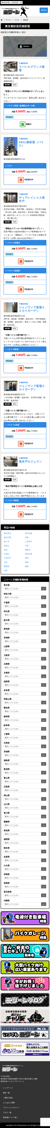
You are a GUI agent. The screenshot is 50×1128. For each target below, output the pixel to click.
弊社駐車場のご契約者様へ (10, 2)
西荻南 (6, 566)
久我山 (6, 554)
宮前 (27, 537)
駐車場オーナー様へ (10, 1117)
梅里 (27, 566)
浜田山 (6, 546)
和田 (27, 558)
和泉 (27, 562)
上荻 (5, 562)
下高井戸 (7, 558)
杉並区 (16, 20)
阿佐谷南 (28, 554)
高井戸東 (7, 537)
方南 (5, 570)
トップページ (8, 1088)
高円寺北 (7, 533)
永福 (5, 550)
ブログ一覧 (7, 1112)
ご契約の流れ (8, 1098)
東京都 (8, 20)
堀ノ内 (6, 542)
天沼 (27, 546)
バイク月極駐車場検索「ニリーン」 (12, 1068)
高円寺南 (28, 533)
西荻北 (27, 550)
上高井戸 (28, 542)
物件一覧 (6, 1093)
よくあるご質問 (9, 1103)
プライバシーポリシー (11, 1108)
